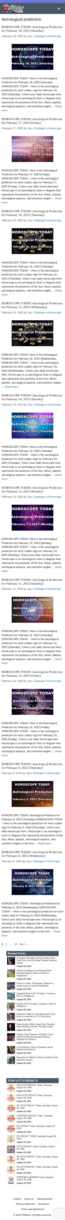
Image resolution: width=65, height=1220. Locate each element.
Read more (11, 386)
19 (16, 944)
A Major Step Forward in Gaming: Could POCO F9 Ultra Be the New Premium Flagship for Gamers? (35, 1036)
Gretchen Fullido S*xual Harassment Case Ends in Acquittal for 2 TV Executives (36, 1015)
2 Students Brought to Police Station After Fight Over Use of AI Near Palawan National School (37, 960)
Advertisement (44, 1199)
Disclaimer (43, 1204)
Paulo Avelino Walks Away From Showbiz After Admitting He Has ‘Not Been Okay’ (36, 1025)
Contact (17, 1199)
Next (23, 944)
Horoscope (54, 36)
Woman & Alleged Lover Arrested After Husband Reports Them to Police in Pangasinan (34, 973)
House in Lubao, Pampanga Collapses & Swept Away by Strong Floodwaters (35, 984)
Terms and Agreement (32, 1209)
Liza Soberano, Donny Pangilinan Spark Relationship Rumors (35, 1048)
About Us (29, 1199)
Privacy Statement (25, 1204)
